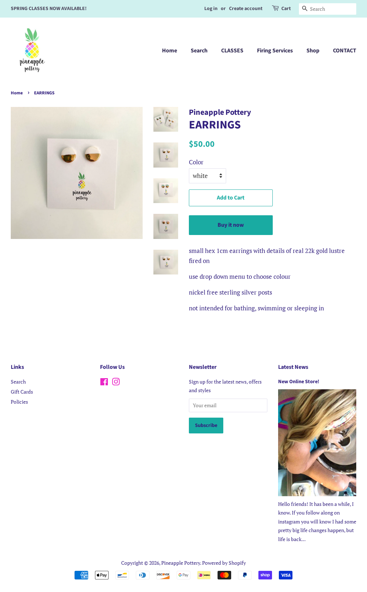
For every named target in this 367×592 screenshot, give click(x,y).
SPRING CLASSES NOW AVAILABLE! (49, 8)
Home (169, 51)
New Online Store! (298, 381)
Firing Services (275, 51)
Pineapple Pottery (180, 562)
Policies (19, 401)
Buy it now (231, 225)
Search (199, 51)
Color (196, 162)
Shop (312, 51)
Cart (286, 8)
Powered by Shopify (224, 562)
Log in (211, 8)
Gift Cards (22, 391)
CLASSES (232, 51)
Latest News (293, 367)
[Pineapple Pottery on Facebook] (104, 383)
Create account (245, 8)
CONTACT (344, 51)
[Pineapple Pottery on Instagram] (116, 383)
